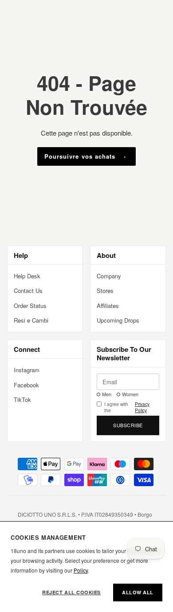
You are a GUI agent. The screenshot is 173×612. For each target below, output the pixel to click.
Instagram (26, 370)
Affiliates (108, 305)
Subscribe (128, 425)
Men (106, 394)
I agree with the (126, 407)
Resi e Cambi (31, 320)
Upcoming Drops (118, 320)
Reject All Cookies (71, 592)
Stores (105, 290)
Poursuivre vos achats (79, 156)
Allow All (137, 592)
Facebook (26, 385)
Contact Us (28, 290)
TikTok (22, 399)
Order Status (30, 305)
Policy (81, 570)
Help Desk (27, 276)
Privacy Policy (142, 407)
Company (109, 276)
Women (130, 394)
